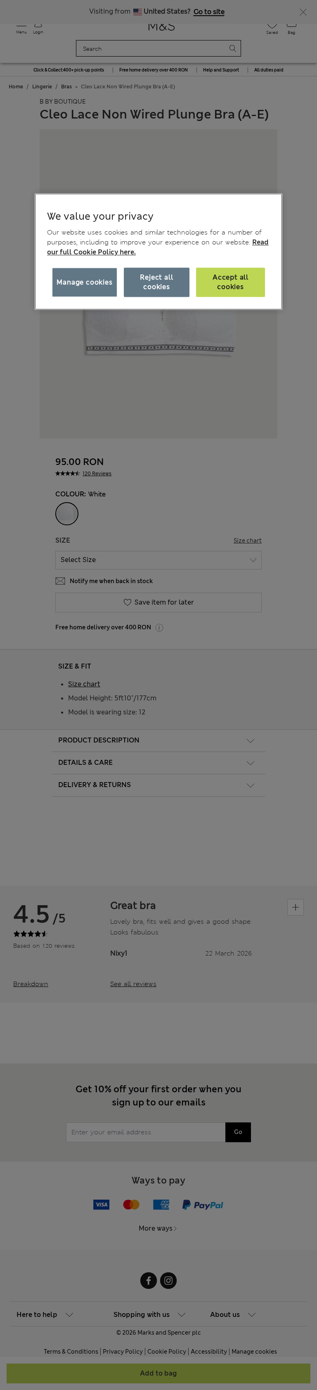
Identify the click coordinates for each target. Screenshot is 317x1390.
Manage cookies (84, 282)
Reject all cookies (156, 282)
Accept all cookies (230, 282)
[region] (158, 251)
